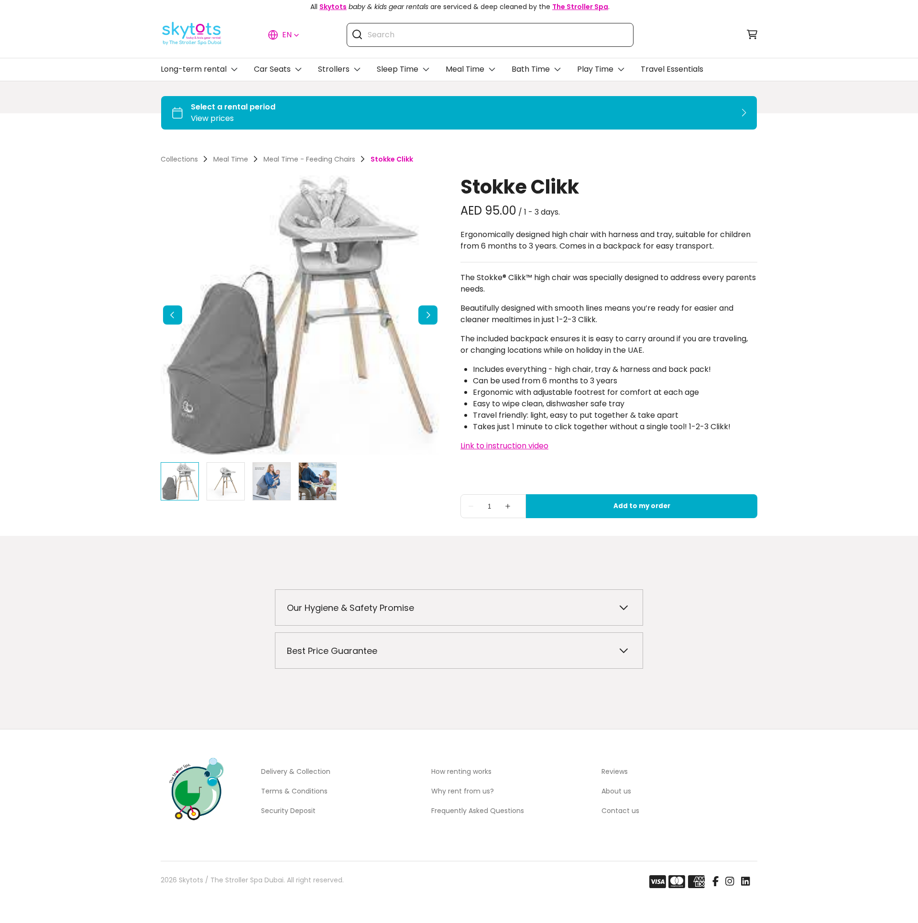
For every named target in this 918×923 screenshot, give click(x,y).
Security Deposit (288, 810)
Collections (179, 159)
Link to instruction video (504, 445)
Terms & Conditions (294, 791)
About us (616, 791)
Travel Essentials (672, 69)
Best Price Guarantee (332, 651)
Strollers (334, 69)
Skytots (333, 6)
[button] (283, 35)
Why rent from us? (462, 791)
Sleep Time (397, 69)
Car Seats (272, 69)
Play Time (595, 69)
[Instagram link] (729, 882)
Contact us (620, 810)
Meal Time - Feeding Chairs (309, 159)
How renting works (461, 771)
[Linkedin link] (745, 882)
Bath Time (531, 69)
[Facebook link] (715, 882)
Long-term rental (194, 69)
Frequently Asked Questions (477, 810)
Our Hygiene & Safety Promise (350, 608)
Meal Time (465, 69)
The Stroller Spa (580, 6)
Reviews (614, 771)
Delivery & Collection (295, 771)
